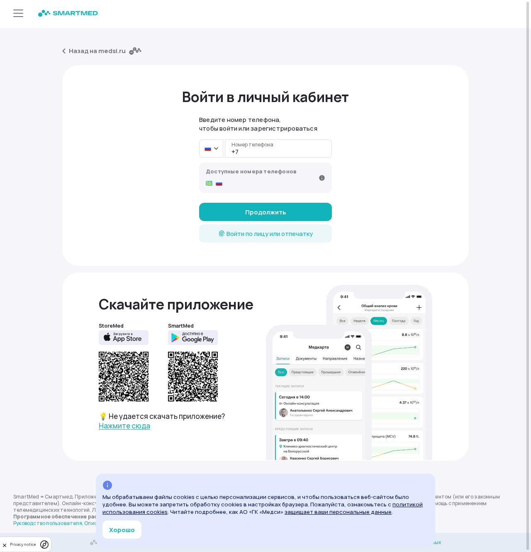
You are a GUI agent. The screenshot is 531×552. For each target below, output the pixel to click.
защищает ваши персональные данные (338, 512)
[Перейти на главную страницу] (68, 14)
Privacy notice (23, 544)
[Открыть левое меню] (18, 14)
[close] (4, 544)
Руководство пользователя (47, 523)
